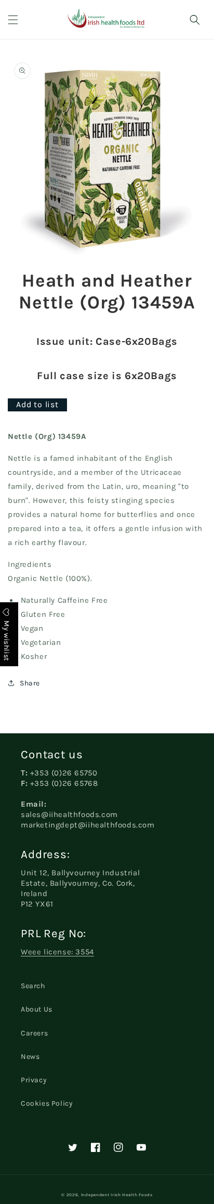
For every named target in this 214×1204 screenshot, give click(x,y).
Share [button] (30, 683)
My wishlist (6, 639)
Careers (34, 1033)
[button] (13, 19)
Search (33, 985)
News (30, 1056)
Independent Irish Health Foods (117, 1194)
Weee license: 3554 (57, 951)
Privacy (34, 1080)
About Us (36, 1009)
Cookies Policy (47, 1103)
